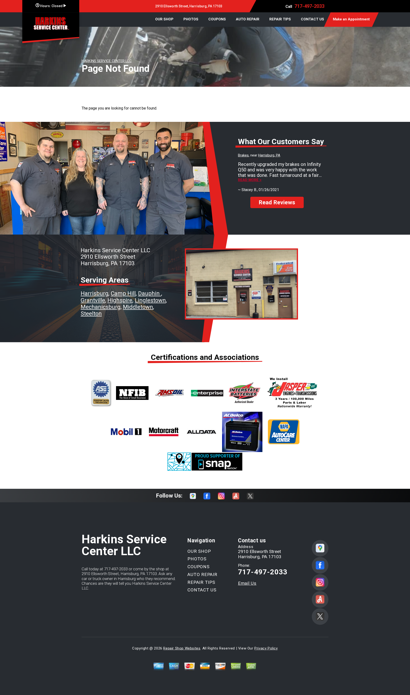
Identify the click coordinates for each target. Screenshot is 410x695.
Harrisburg (94, 293)
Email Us (247, 583)
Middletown (138, 307)
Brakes (243, 155)
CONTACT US (312, 19)
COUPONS (217, 19)
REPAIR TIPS (280, 19)
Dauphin (149, 293)
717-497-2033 (309, 6)
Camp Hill (123, 293)
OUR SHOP (164, 19)
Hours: (51, 6)
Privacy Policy (266, 648)
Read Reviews (277, 202)
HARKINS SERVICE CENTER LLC (107, 61)
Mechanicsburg (101, 307)
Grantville (93, 300)
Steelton (91, 313)
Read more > (249, 180)
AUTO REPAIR (247, 19)
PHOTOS (190, 19)
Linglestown (150, 300)
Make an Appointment (351, 19)
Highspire (119, 300)
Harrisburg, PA (269, 155)
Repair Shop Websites (181, 648)
